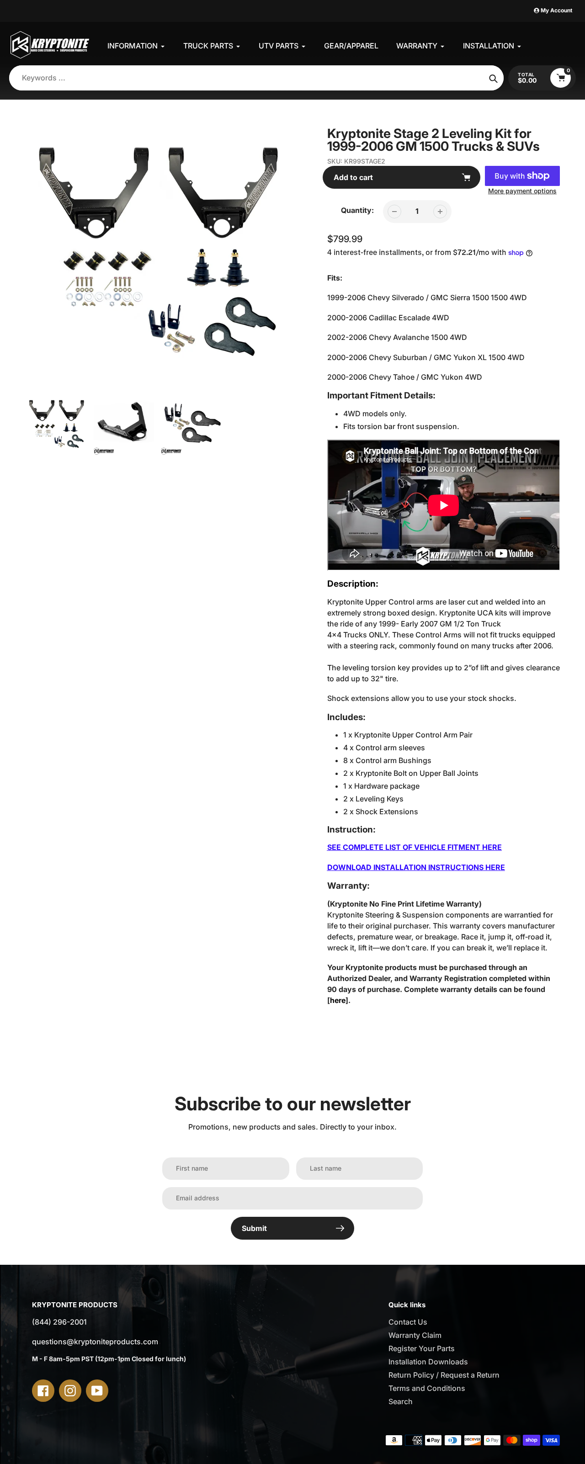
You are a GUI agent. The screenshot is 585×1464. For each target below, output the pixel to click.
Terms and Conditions (426, 1388)
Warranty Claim (414, 1335)
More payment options (522, 191)
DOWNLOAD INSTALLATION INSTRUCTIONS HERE (416, 867)
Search (400, 1401)
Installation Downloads (428, 1361)
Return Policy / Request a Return (444, 1374)
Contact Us (407, 1321)
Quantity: (357, 210)
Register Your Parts (421, 1348)
